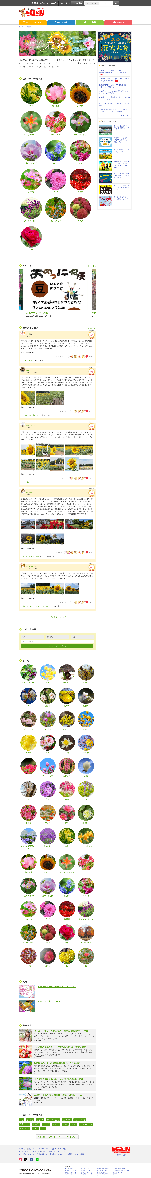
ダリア (65, 1124)
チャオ (28, 334)
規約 (43, 1151)
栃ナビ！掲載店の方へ (40, 1154)
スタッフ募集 (79, 1154)
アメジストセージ (86, 1124)
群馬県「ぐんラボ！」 (71, 1172)
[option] (57, 293)
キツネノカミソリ (53, 1120)
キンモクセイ (24, 1128)
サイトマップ (62, 1151)
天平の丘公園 (27, 360)
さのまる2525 (30, 425)
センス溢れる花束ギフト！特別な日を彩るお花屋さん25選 (60, 1047)
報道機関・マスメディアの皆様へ (61, 1154)
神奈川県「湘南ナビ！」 (104, 1172)
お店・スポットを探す (34, 22)
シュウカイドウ (79, 1120)
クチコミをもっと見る (57, 617)
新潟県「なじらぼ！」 (87, 1170)
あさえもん (29, 492)
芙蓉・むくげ (24, 1124)
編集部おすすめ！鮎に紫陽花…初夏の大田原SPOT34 (58, 1095)
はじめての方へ (52, 3)
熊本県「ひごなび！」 (87, 1168)
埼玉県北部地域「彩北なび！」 (104, 1174)
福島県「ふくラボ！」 (71, 1170)
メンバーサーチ (64, 3)
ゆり (21, 1120)
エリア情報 (91, 22)
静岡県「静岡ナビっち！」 (104, 1168)
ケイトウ (46, 1124)
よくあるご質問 (35, 1151)
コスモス (56, 1124)
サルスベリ (67, 1120)
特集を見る (119, 22)
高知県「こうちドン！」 (120, 1174)
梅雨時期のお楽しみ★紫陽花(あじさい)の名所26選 (57, 1063)
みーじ (28, 370)
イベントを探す (63, 22)
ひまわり (40, 1120)
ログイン (42, 3)
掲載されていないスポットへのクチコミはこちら (57, 1137)
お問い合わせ (51, 1151)
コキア (35, 1128)
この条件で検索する (59, 646)
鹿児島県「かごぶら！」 (88, 1174)
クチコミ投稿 (77, 3)
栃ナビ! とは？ (122, 1155)
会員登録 (35, 3)
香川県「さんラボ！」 (87, 1172)
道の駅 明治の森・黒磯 (31, 556)
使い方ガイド (23, 1151)
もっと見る (92, 266)
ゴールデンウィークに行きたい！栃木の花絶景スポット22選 (61, 1031)
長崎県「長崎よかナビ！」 (120, 1168)
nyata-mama (29, 566)
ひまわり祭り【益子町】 (31, 415)
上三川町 (26, 482)
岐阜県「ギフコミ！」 (103, 1170)
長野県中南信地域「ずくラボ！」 (122, 1170)
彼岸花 (73, 1124)
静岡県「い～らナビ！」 (120, 1172)
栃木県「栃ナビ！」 (70, 1168)
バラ (43, 1128)
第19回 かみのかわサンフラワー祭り (36, 606)
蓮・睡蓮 (30, 1120)
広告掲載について (25, 1154)
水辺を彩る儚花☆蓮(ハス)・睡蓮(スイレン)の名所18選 (58, 1079)
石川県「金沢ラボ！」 (71, 1174)
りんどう (36, 1124)
